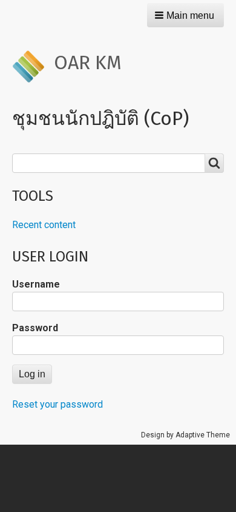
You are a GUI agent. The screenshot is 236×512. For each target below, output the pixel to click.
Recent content (44, 225)
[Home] (33, 66)
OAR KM (88, 62)
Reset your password (57, 404)
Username (36, 284)
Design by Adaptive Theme (185, 435)
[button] (185, 15)
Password (35, 328)
